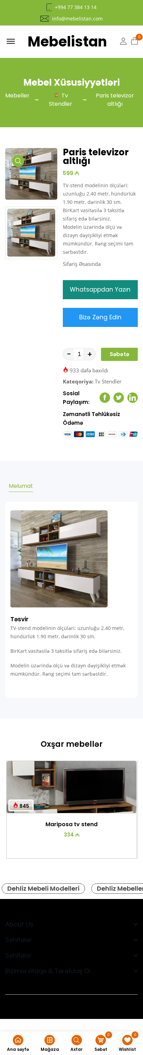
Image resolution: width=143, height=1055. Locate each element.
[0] (134, 41)
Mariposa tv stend (71, 824)
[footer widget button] (71, 924)
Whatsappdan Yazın (100, 289)
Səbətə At (119, 356)
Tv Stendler (108, 381)
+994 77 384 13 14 (75, 7)
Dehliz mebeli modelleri (43, 888)
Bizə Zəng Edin (100, 317)
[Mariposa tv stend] (71, 787)
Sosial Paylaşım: (76, 398)
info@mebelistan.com (77, 18)
